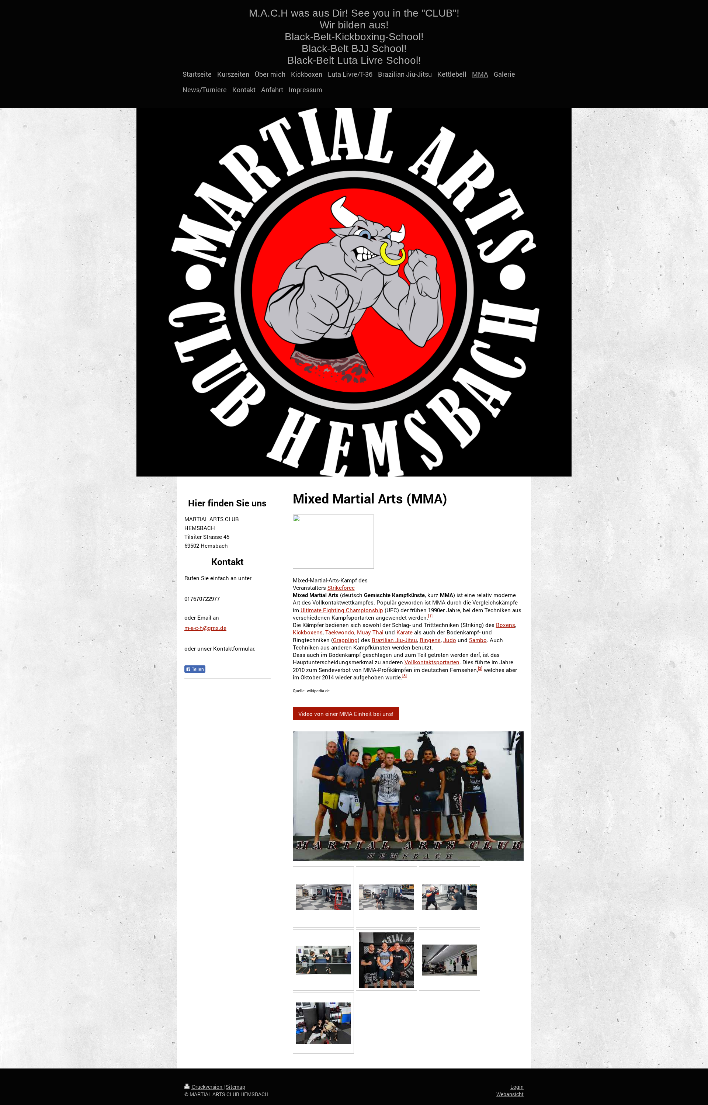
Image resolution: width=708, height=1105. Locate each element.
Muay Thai (370, 632)
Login (517, 1086)
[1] (430, 616)
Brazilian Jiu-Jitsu (394, 640)
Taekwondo (339, 632)
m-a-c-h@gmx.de (205, 627)
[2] (480, 668)
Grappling (345, 640)
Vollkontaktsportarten (432, 662)
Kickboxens (308, 632)
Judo (449, 640)
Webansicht (510, 1094)
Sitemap (235, 1086)
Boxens (505, 624)
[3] (404, 675)
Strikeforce (341, 587)
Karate (404, 632)
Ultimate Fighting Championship (342, 610)
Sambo (478, 640)
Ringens (430, 640)
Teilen (197, 669)
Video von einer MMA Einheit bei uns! (345, 713)
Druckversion (207, 1086)
